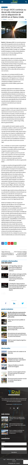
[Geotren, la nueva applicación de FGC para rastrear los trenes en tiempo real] (4, 374)
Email (2, 446)
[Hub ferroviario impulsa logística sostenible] (4, 342)
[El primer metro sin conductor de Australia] (4, 353)
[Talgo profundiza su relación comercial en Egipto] (4, 367)
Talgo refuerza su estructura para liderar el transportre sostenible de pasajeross (7, 254)
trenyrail (5, 19)
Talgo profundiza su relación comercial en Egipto (16, 365)
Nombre (3, 441)
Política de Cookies (20, 459)
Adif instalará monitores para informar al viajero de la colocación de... (17, 425)
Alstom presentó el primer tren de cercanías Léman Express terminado (17, 380)
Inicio (2, 5)
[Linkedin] (14, 303)
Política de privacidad (11, 459)
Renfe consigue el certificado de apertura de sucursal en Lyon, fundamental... (16, 432)
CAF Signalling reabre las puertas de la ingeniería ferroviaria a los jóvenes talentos (15, 268)
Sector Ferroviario (8, 5)
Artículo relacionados (9, 261)
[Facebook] (6, 303)
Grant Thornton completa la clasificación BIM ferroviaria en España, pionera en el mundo (20, 254)
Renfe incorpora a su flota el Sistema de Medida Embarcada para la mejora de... (16, 328)
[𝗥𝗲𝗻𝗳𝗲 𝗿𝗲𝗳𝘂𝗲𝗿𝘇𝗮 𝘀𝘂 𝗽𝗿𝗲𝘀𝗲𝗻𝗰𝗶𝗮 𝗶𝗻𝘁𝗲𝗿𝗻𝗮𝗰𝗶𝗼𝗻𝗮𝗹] (4, 314)
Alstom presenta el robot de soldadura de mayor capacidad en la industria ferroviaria (17, 360)
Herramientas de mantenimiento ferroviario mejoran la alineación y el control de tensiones (17, 335)
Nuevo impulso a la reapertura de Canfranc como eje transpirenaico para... (17, 419)
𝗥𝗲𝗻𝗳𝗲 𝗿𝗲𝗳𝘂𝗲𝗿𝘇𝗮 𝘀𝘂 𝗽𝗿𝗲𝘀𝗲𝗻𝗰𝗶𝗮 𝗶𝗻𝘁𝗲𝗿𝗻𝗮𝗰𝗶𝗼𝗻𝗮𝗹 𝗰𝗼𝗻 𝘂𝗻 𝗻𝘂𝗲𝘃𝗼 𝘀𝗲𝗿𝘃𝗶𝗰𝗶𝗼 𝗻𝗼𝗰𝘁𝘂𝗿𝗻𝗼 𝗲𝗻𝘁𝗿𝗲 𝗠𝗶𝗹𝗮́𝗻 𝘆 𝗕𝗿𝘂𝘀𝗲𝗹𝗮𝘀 (17, 315)
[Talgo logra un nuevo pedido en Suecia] (4, 322)
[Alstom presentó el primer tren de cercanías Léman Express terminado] (4, 380)
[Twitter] (23, 303)
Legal (4, 459)
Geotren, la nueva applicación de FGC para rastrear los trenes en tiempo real (17, 373)
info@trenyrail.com (17, 404)
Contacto (14, 460)
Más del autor (6, 263)
